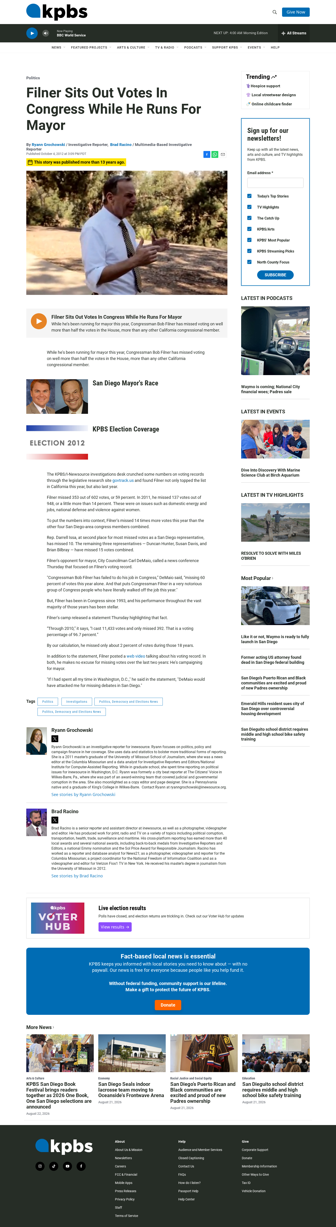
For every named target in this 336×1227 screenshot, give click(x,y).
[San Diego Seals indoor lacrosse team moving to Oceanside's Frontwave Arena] (132, 1053)
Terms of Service (126, 1216)
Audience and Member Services (200, 1150)
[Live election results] (57, 918)
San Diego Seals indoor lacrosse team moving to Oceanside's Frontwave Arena (131, 1089)
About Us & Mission (128, 1150)
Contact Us (186, 1166)
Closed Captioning (191, 1158)
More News (39, 1027)
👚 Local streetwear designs (271, 95)
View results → (115, 927)
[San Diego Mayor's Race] (57, 396)
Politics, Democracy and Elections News (128, 701)
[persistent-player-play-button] (32, 33)
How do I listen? (189, 1183)
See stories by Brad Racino (77, 875)
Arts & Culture (131, 47)
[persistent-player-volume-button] (46, 33)
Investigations (76, 701)
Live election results (122, 908)
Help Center (186, 1199)
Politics (33, 78)
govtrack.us (123, 480)
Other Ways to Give (255, 1174)
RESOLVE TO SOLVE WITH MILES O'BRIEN (271, 556)
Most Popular (256, 578)
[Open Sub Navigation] (65, 47)
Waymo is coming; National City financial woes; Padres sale (270, 389)
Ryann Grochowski (48, 144)
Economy (104, 1078)
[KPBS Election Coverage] (57, 442)
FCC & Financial (126, 1174)
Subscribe (275, 274)
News (56, 47)
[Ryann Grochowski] (36, 741)
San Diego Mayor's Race (125, 383)
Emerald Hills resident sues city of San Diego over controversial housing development (272, 708)
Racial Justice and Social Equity (191, 1078)
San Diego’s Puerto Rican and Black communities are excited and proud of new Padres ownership (273, 682)
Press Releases (125, 1191)
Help (275, 47)
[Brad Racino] (36, 822)
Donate (168, 1005)
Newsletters (123, 1158)
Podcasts (193, 47)
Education (248, 1078)
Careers (120, 1166)
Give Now (296, 12)
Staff (118, 1207)
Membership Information (259, 1166)
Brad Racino (121, 144)
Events (254, 47)
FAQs (182, 1174)
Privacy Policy (125, 1199)
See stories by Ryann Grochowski (83, 794)
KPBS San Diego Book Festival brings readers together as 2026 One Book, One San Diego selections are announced (59, 1095)
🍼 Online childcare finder (269, 104)
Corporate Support (255, 1150)
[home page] (56, 12)
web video (136, 656)
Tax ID (246, 1183)
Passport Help (188, 1191)
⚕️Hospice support (263, 86)
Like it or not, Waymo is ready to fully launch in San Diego (275, 639)
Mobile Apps (123, 1183)
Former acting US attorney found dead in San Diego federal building (272, 660)
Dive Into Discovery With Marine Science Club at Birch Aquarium (270, 473)
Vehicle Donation (254, 1191)
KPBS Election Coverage (126, 429)
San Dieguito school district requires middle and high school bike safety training (274, 734)
